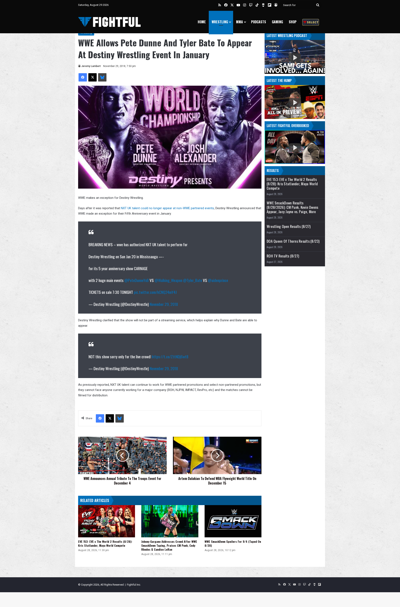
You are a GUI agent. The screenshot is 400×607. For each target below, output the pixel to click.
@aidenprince (218, 280)
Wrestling (220, 21)
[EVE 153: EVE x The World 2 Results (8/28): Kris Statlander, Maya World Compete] (106, 521)
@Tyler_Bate (192, 280)
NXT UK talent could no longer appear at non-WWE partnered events (167, 208)
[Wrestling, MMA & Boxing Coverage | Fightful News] (109, 22)
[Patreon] (310, 22)
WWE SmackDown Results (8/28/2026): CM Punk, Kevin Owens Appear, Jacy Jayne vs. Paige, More (292, 207)
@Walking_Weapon (168, 280)
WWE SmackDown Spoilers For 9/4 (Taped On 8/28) (233, 543)
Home (202, 21)
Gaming (277, 21)
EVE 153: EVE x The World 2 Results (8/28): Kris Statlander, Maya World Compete (105, 543)
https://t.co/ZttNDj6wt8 (170, 356)
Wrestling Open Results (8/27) (289, 226)
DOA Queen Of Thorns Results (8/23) (293, 241)
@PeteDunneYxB (136, 280)
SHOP (292, 21)
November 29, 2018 (164, 304)
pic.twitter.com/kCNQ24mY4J (155, 292)
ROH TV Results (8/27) (283, 256)
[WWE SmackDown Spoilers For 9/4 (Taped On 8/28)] (233, 521)
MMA (239, 21)
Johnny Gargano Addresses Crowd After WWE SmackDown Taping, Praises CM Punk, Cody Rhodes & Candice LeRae (169, 545)
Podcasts (258, 21)
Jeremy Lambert (91, 66)
